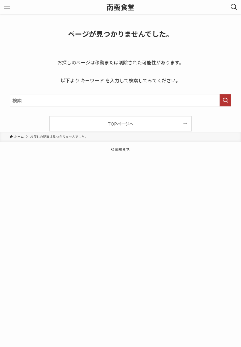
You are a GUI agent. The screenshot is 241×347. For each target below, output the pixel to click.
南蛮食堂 (120, 7)
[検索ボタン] (234, 7)
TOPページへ (120, 124)
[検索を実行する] (225, 100)
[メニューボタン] (7, 7)
